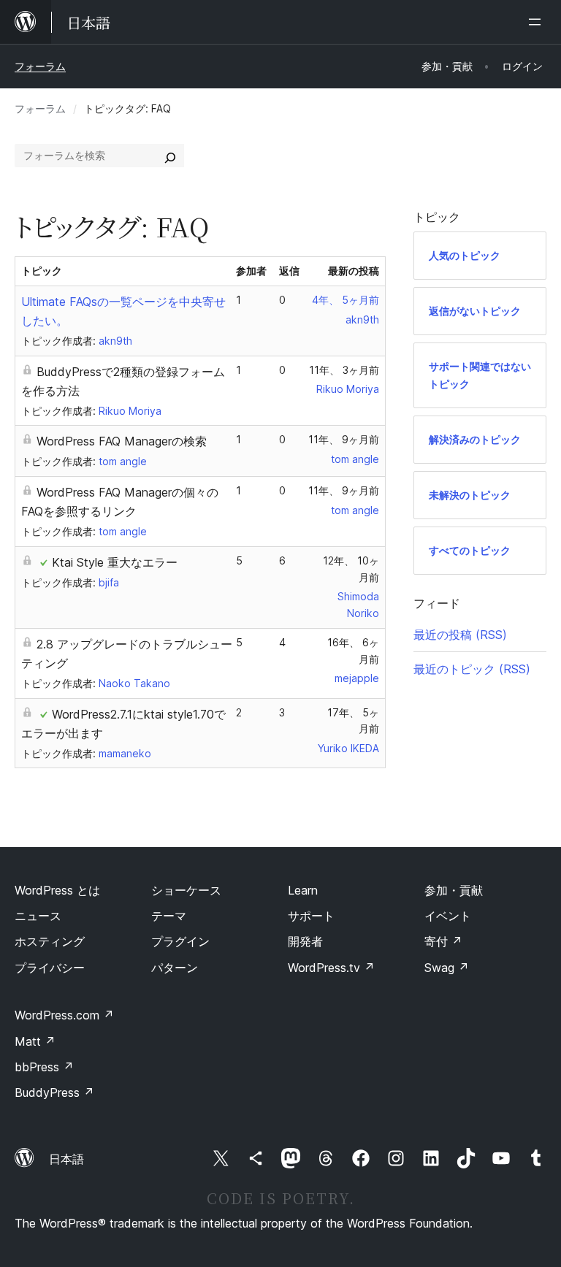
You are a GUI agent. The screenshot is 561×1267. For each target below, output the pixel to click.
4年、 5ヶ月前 (345, 300)
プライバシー (50, 967)
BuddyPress (54, 1092)
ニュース (38, 915)
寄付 (443, 941)
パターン (174, 967)
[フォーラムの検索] (170, 155)
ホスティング (50, 941)
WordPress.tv (331, 967)
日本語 (66, 1159)
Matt (35, 1041)
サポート (311, 915)
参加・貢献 (453, 890)
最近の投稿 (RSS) (460, 634)
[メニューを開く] (537, 22)
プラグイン (180, 941)
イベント (447, 915)
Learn (303, 890)
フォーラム (40, 66)
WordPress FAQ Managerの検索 (122, 441)
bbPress (44, 1067)
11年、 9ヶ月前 (343, 439)
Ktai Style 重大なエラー (115, 562)
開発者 (305, 941)
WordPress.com (64, 1015)
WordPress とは (57, 890)
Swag (446, 967)
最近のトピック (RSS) (471, 669)
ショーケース (186, 890)
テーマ (168, 915)
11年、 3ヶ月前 (344, 370)
